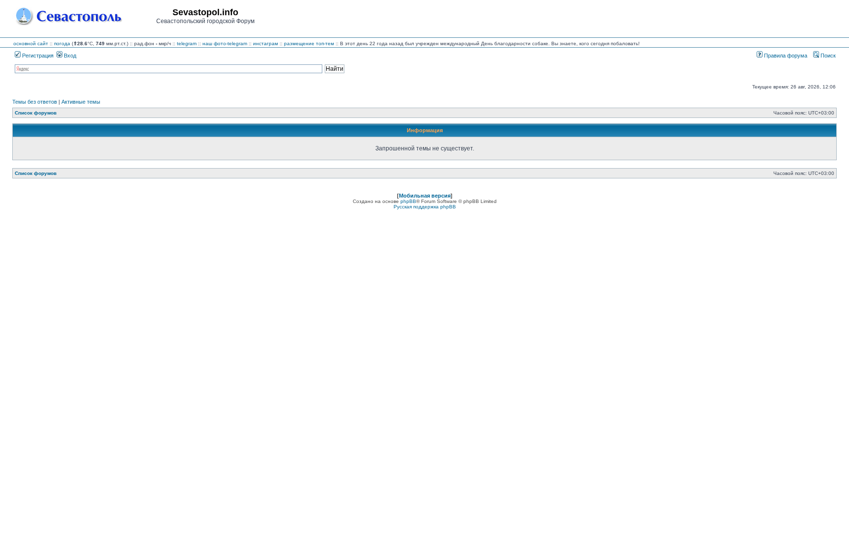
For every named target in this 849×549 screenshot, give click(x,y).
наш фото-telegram (224, 43)
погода (62, 43)
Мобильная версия (425, 196)
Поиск (827, 55)
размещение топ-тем (309, 43)
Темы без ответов (34, 102)
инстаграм (265, 43)
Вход (69, 55)
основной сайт (30, 43)
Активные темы (80, 102)
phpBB (408, 201)
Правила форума (785, 55)
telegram (187, 43)
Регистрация (37, 55)
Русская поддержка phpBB (425, 206)
